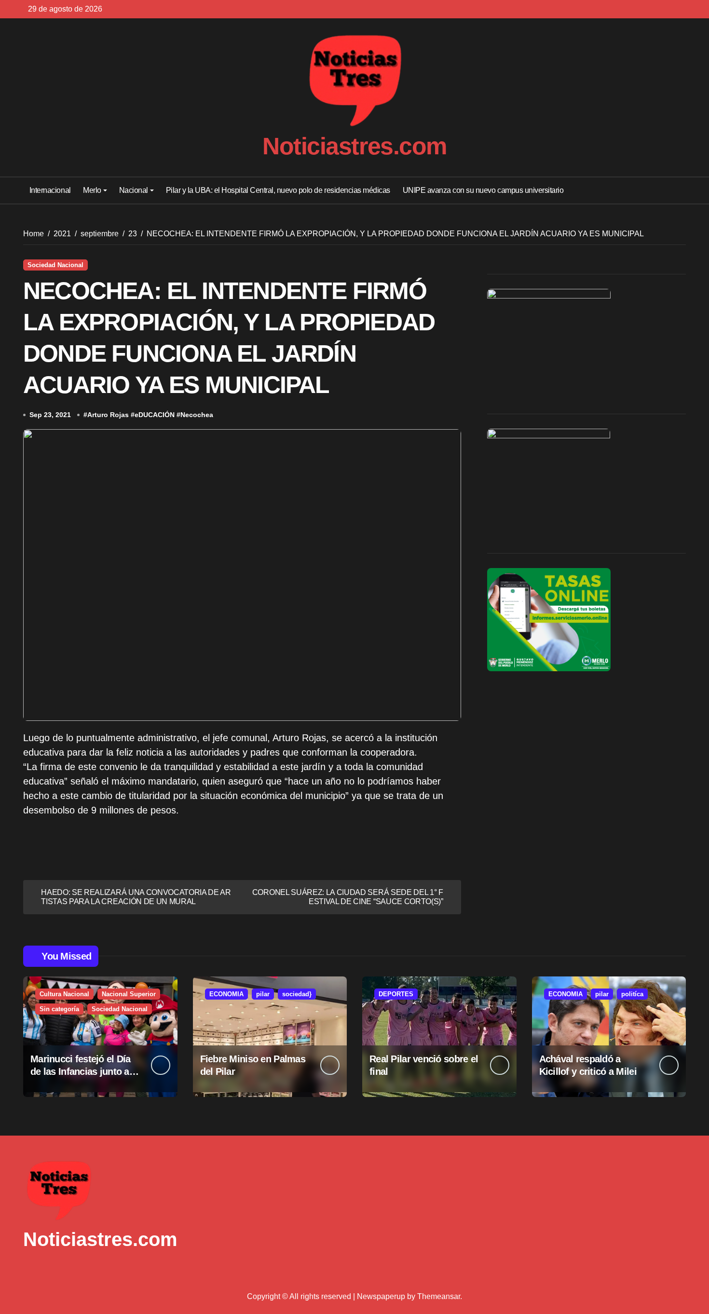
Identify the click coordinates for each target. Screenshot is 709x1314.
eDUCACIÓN (155, 415)
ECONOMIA (226, 994)
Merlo (92, 190)
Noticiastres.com (354, 146)
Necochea (196, 415)
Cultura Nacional (64, 994)
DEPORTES (396, 994)
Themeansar (438, 1296)
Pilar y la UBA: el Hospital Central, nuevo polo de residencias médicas (278, 190)
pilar (263, 994)
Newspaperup (381, 1296)
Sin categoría (59, 1009)
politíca (632, 994)
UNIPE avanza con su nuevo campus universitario (483, 190)
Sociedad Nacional (55, 265)
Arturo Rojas (108, 415)
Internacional (50, 190)
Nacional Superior (129, 994)
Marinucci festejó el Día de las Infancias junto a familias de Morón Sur (80, 1071)
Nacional (133, 190)
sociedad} (297, 994)
